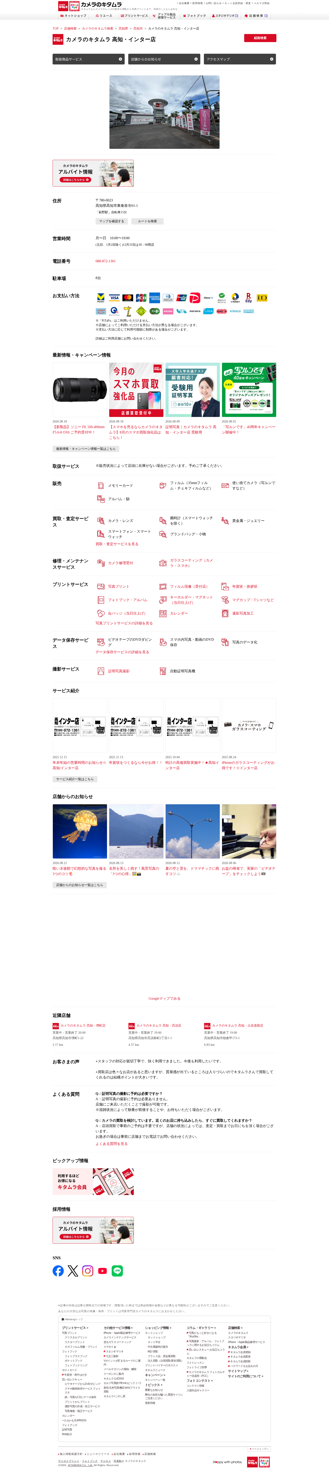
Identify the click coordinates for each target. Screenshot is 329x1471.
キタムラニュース (155, 1370)
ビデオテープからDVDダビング (82, 1384)
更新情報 (150, 1403)
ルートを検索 (147, 221)
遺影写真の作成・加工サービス (82, 1406)
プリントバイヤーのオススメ (161, 1365)
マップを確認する (111, 221)
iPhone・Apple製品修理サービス (122, 1332)
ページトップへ (260, 1449)
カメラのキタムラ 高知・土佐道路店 (237, 1025)
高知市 (138, 28)
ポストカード (69, 1370)
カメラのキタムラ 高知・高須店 (159, 1025)
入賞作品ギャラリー (198, 1390)
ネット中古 (154, 1342)
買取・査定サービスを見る (117, 544)
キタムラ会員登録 (240, 1352)
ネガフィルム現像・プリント (81, 1346)
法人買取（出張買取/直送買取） (166, 1360)
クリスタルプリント (76, 1337)
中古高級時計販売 (158, 1346)
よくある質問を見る (112, 1144)
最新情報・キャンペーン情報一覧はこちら (86, 448)
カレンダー (68, 1415)
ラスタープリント (75, 1342)
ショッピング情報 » (158, 1328)
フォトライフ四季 (197, 1367)
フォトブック (69, 1351)
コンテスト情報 (195, 1385)
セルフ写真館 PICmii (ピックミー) (122, 1383)
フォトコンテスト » (200, 1380)
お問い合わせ (214, 3)
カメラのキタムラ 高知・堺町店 (83, 1025)
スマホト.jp (110, 1346)
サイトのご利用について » (245, 1376)
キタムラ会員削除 (240, 1361)
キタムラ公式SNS (114, 1378)
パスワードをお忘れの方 (244, 1366)
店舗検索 (70, 28)
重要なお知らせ (154, 1390)
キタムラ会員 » (238, 1347)
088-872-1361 (106, 261)
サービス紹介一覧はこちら (75, 779)
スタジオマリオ (115, 1351)
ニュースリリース (98, 1454)
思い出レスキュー (72, 1379)
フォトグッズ (69, 1425)
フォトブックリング (76, 1365)
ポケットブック (73, 1360)
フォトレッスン (195, 1362)
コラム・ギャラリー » (201, 1328)
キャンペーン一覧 (155, 1379)
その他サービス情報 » (118, 1328)
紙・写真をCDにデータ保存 (80, 1397)
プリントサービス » (75, 1328)
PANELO (67, 1434)
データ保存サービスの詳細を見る (122, 652)
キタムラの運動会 (197, 1358)
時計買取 (153, 1351)
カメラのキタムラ (238, 1332)
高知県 (123, 28)
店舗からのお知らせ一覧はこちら (79, 885)
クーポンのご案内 (114, 1373)
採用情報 (197, 3)
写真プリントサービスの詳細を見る (124, 623)
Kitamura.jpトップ (74, 1319)
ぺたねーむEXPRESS (74, 1420)
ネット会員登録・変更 (237, 3)
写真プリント (69, 1332)
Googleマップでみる (165, 998)
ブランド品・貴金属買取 (161, 1356)
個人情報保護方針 (71, 1454)
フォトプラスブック (76, 1356)
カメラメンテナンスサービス (120, 1337)
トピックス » (153, 1385)
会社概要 (184, 3)
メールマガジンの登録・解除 (120, 1369)
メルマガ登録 (262, 3)
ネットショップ (154, 1332)
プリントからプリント (77, 1401)
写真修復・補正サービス (78, 1411)
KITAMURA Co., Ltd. (80, 1465)
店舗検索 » (235, 1328)
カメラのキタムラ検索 (97, 28)
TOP (56, 28)
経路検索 (260, 38)
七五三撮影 (112, 1356)
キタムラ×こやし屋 (114, 1396)
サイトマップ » (238, 1371)
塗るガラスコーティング (117, 1342)
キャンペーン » (155, 1375)
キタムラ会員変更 (240, 1356)
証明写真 (67, 1429)
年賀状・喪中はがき (75, 1374)
